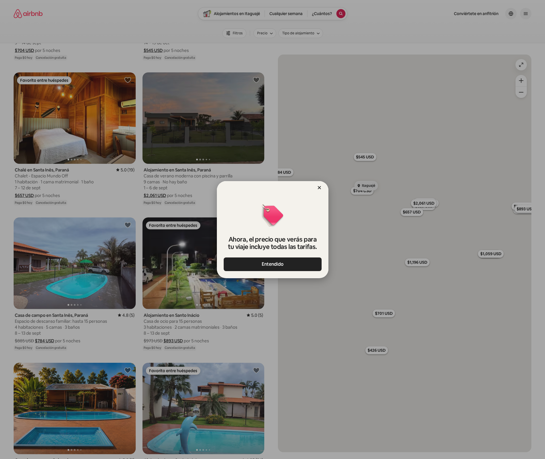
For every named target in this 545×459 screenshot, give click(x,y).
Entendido (273, 264)
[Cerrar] (319, 187)
